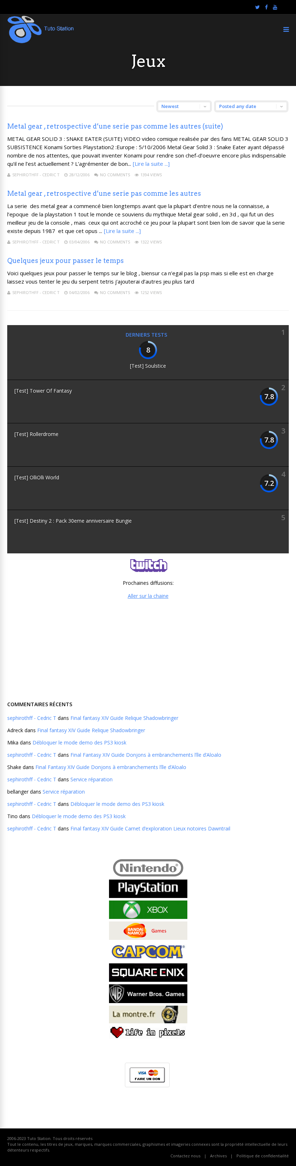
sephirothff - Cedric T (36, 174)
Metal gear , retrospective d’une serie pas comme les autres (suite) (115, 126)
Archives (218, 1155)
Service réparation (91, 779)
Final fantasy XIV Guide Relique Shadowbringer (124, 717)
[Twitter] (257, 7)
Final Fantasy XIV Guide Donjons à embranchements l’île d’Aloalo (145, 754)
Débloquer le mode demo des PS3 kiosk (79, 742)
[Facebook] (266, 7)
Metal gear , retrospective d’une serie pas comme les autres (104, 193)
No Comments (115, 174)
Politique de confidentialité (262, 1155)
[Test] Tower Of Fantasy (43, 390)
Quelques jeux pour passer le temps (65, 260)
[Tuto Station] (40, 42)
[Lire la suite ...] (151, 163)
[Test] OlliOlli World (36, 477)
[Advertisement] (148, 649)
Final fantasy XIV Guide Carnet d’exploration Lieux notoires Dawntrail (150, 828)
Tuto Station (39, 1138)
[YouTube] (275, 7)
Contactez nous (185, 1155)
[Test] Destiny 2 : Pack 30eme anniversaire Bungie (73, 520)
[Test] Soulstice (148, 365)
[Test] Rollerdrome (36, 434)
